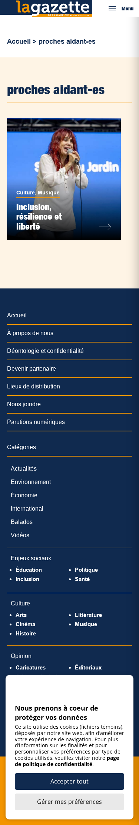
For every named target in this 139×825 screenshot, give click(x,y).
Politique (86, 570)
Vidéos (20, 535)
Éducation (29, 570)
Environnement (31, 482)
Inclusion (27, 579)
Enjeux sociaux (31, 558)
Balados (22, 522)
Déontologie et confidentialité (45, 351)
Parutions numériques (36, 422)
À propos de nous (30, 333)
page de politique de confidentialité (67, 761)
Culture (25, 193)
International (27, 508)
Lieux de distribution (33, 386)
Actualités (24, 468)
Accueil (19, 41)
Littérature (88, 615)
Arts (21, 615)
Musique (49, 193)
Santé (82, 579)
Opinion (21, 656)
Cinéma (25, 624)
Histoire (26, 633)
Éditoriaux (88, 667)
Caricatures (31, 667)
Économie (24, 495)
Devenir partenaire (31, 368)
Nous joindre (24, 404)
